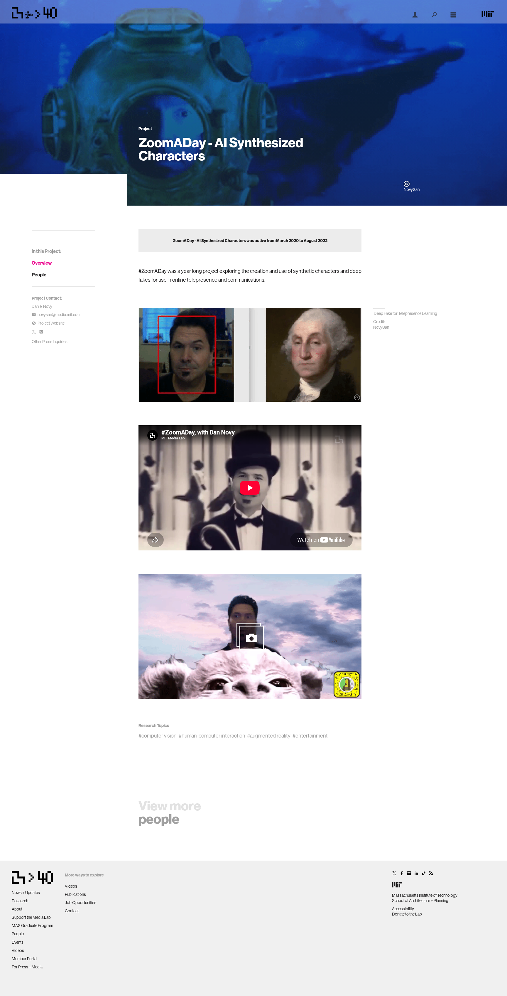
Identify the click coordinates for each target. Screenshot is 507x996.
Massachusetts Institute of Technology (424, 895)
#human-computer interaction (212, 735)
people (158, 818)
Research (20, 900)
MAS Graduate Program (32, 925)
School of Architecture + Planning (420, 900)
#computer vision (157, 735)
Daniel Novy (42, 306)
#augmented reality (268, 735)
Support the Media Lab (31, 917)
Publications (75, 894)
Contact (72, 910)
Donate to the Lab (407, 914)
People (39, 275)
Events (17, 942)
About (17, 909)
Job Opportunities (80, 902)
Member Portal (24, 958)
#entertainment (310, 735)
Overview (42, 263)
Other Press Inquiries (49, 341)
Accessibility (403, 908)
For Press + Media (27, 967)
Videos (18, 950)
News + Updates (26, 892)
